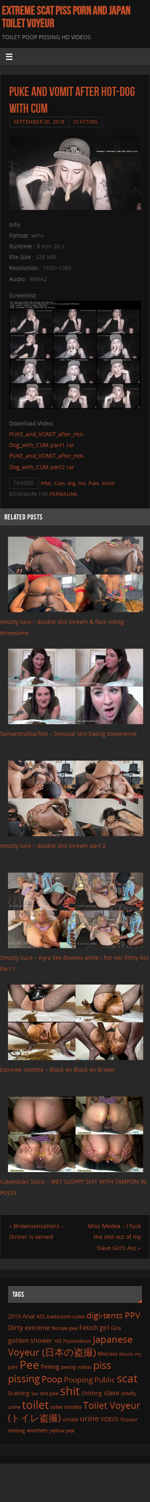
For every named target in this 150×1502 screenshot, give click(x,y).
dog (71, 483)
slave (112, 1392)
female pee (65, 1328)
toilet (35, 1404)
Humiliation (77, 1340)
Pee (29, 1364)
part (13, 1366)
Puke (93, 483)
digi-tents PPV (113, 1315)
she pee (49, 1393)
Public (104, 1379)
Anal (28, 1316)
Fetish (88, 1327)
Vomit (108, 483)
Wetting (16, 1431)
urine (89, 1418)
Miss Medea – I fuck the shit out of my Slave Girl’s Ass (114, 1236)
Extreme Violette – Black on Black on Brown (57, 1069)
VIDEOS (110, 1419)
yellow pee (61, 1430)
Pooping (78, 1379)
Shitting (91, 1393)
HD (58, 1341)
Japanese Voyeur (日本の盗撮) (70, 1345)
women (37, 1430)
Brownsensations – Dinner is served (36, 1231)
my (138, 1354)
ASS (40, 1316)
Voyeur (129, 1419)
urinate (70, 1419)
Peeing (50, 1366)
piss (102, 1365)
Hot (82, 483)
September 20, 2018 (39, 121)
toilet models (66, 1406)
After (46, 483)
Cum (59, 483)
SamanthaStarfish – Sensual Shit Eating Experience (68, 733)
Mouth (126, 1354)
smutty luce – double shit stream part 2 (53, 845)
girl (104, 1327)
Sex (34, 1393)
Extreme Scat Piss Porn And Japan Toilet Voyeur (66, 17)
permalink (64, 494)
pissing (24, 1378)
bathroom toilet (66, 1316)
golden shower (30, 1340)
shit (70, 1391)
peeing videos (76, 1367)
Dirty (15, 1327)
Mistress (108, 1353)
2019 (14, 1316)
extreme (37, 1327)
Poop (52, 1379)
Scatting (85, 121)
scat (127, 1378)
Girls (116, 1328)
